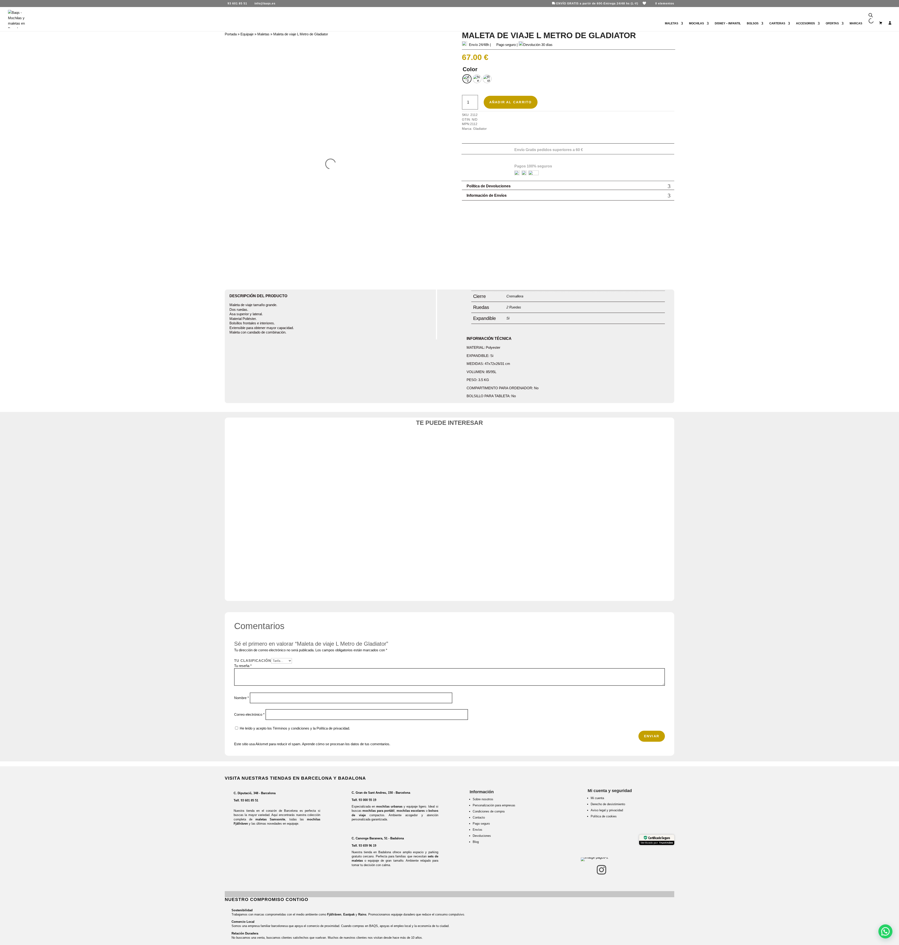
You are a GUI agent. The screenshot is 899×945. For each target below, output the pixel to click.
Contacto (479, 817)
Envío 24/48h (479, 45)
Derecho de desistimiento (608, 804)
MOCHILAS (696, 23)
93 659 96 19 (367, 845)
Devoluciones (482, 836)
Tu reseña (243, 666)
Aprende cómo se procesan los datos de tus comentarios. (346, 744)
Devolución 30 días (538, 45)
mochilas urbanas (389, 806)
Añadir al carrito (510, 102)
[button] (885, 931)
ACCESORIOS (805, 23)
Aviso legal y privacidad (607, 810)
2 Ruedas (513, 307)
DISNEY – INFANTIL (728, 23)
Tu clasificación (252, 661)
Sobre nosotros (483, 799)
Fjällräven (334, 914)
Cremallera (514, 296)
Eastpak (349, 914)
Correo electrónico (249, 714)
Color (470, 69)
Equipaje (247, 34)
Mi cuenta (597, 798)
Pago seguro (481, 823)
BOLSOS (753, 23)
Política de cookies (604, 816)
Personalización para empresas (494, 805)
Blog (476, 842)
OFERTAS (832, 23)
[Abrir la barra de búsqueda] (870, 15)
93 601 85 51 (249, 800)
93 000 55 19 (367, 800)
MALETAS (671, 23)
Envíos (477, 829)
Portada (231, 34)
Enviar (651, 736)
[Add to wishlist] (329, 451)
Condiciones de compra (489, 811)
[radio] (467, 79)
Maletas (263, 34)
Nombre (241, 698)
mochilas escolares (411, 810)
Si (507, 318)
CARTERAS (777, 23)
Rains (362, 914)
